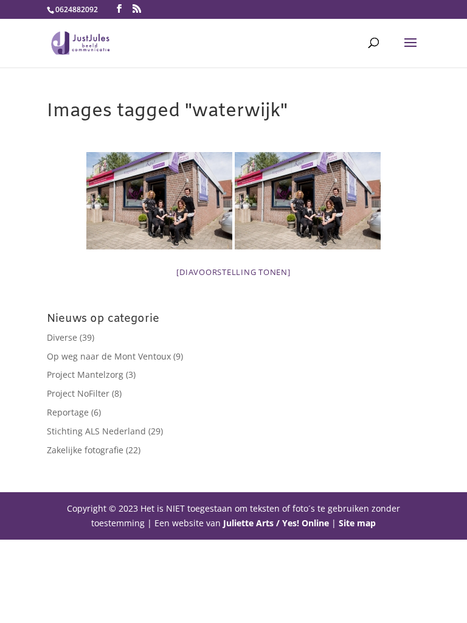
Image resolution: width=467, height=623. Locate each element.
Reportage (68, 412)
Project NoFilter (78, 393)
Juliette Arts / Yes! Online (276, 523)
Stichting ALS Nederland (96, 431)
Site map (357, 523)
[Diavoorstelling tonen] (233, 271)
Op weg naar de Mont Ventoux (109, 356)
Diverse (62, 337)
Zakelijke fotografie (85, 450)
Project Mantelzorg (85, 374)
